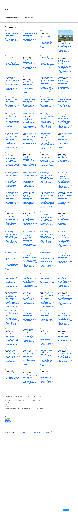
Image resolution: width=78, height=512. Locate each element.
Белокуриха (36, 433)
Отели (23, 432)
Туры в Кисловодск (38, 432)
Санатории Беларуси (38, 435)
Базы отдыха (24, 433)
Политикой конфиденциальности (28, 423)
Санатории (24, 431)
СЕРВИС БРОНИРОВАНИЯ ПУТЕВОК (12, 3)
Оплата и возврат (49, 431)
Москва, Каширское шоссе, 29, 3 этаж (20, 1)
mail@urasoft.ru (33, 1)
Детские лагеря (25, 435)
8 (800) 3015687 (8, 1)
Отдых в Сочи (36, 431)
